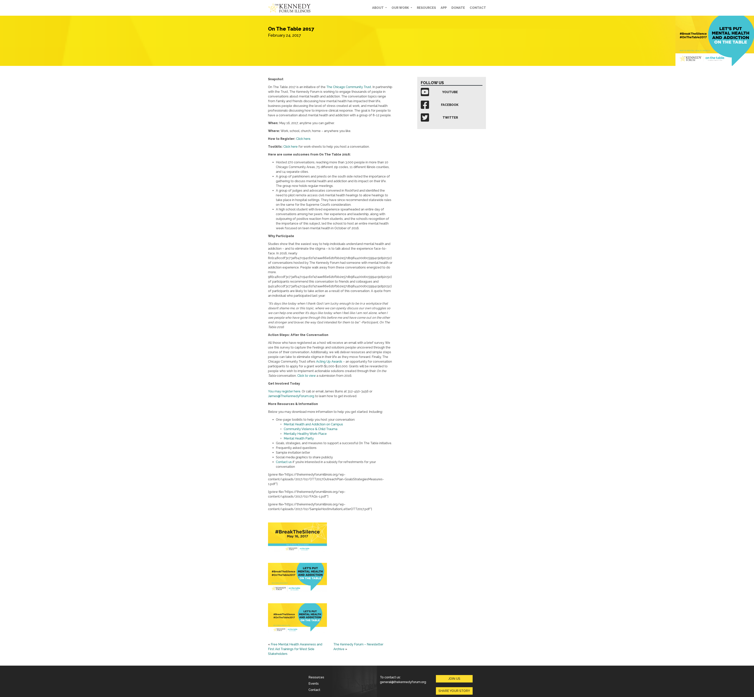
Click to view (306, 376)
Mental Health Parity (299, 438)
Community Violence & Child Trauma (310, 429)
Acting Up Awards (329, 361)
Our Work (401, 8)
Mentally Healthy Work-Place (305, 434)
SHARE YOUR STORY (454, 691)
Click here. (303, 139)
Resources (426, 8)
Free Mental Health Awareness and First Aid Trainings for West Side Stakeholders (295, 649)
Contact (478, 8)
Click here (290, 146)
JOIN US (454, 679)
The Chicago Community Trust (348, 87)
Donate (458, 8)
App (444, 8)
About (378, 8)
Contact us (284, 462)
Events (313, 683)
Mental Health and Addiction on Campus (313, 424)
